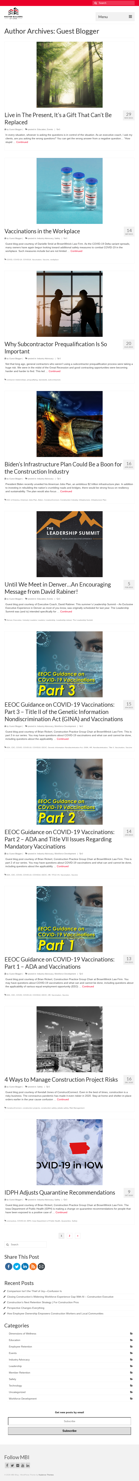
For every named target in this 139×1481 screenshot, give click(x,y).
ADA (8, 747)
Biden (40, 500)
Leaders (41, 620)
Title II (111, 747)
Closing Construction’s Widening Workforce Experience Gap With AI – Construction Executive (60, 1296)
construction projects (31, 1108)
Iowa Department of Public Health (46, 1221)
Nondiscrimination (100, 747)
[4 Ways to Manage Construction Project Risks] (70, 1039)
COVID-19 (17, 260)
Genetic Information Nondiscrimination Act (65, 747)
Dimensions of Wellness (22, 1333)
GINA (86, 747)
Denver (9, 620)
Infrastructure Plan (98, 500)
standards (43, 380)
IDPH (29, 1221)
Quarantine (66, 1221)
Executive (17, 620)
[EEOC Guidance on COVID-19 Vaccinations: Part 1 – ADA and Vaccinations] (70, 918)
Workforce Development (65, 726)
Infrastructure (84, 500)
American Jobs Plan (28, 500)
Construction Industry (69, 500)
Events (50, 129)
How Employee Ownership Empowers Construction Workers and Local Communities (55, 1313)
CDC (13, 747)
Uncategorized (17, 1392)
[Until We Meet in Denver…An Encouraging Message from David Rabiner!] (70, 543)
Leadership (50, 620)
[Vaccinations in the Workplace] (70, 190)
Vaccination (37, 260)
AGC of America (13, 500)
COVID (9, 260)
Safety (57, 238)
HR (90, 747)
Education (41, 129)
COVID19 (27, 260)
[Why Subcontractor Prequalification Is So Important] (70, 303)
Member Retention (19, 1372)
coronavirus (11, 1221)
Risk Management (77, 1108)
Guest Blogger (15, 129)
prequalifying (32, 380)
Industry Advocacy (45, 238)
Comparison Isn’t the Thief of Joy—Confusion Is (34, 1291)
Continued (22, 142)
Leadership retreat (64, 620)
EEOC (44, 747)
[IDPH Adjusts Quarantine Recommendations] (70, 1152)
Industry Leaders (30, 620)
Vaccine (46, 260)
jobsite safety (63, 1108)
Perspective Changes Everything (25, 1307)
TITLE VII (56, 875)
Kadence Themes (46, 1475)
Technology (15, 1385)
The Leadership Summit (83, 620)
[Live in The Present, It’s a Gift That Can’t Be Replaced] (70, 74)
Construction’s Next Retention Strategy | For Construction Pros (43, 1302)
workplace (54, 260)
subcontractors (54, 380)
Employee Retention (20, 1346)
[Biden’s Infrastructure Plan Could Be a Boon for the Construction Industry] (70, 423)
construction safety (48, 1108)
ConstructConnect (51, 500)
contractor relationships (16, 380)
